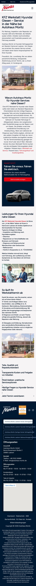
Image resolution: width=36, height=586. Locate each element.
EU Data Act (20, 519)
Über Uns (12, 2)
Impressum (11, 516)
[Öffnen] (32, 8)
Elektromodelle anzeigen (18, 179)
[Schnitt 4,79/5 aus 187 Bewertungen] (22, 409)
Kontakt (3, 2)
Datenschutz (20, 516)
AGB (27, 516)
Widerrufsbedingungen (18, 523)
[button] (18, 367)
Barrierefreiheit (10, 519)
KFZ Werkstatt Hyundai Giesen (15, 221)
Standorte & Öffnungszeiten (27, 2)
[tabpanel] (17, 476)
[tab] (17, 422)
